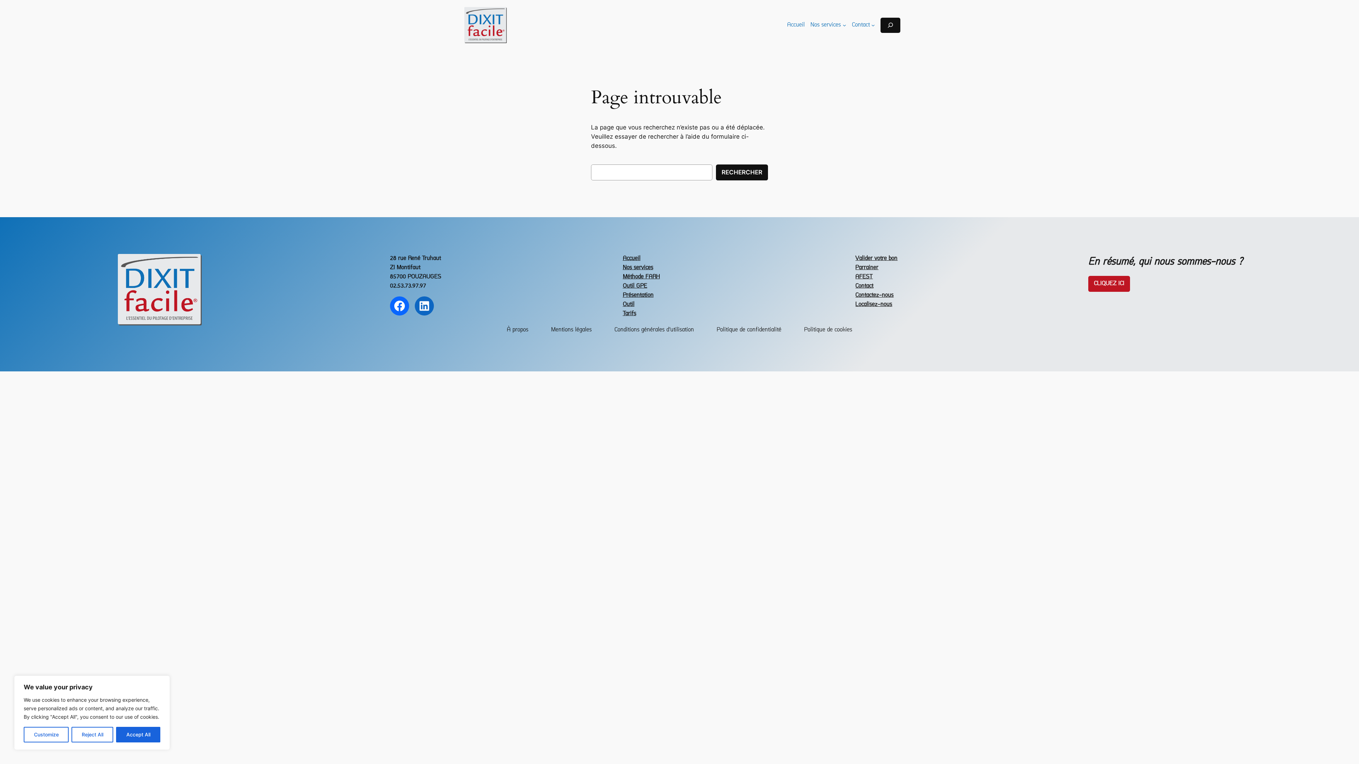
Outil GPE (635, 286)
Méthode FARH (641, 277)
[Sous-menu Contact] (873, 25)
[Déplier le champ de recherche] (890, 25)
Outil (629, 304)
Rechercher (742, 172)
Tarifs (629, 314)
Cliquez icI (1109, 283)
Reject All (92, 734)
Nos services (638, 268)
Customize (46, 734)
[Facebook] (399, 306)
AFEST (864, 277)
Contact (864, 286)
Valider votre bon (876, 258)
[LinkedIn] (424, 306)
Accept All (138, 734)
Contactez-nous (874, 295)
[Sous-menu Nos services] (844, 25)
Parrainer (866, 268)
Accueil (632, 258)
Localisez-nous (873, 304)
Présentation (638, 295)
